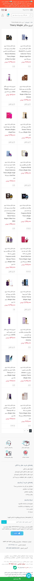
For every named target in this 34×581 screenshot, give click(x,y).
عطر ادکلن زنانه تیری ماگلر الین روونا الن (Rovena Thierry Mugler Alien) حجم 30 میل (25, 130)
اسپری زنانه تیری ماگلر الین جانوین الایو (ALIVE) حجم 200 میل (9, 332)
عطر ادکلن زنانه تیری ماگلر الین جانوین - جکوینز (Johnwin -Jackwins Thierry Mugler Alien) (25, 373)
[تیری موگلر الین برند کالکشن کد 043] (9, 396)
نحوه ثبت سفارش (28, 489)
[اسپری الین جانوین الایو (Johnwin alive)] (9, 320)
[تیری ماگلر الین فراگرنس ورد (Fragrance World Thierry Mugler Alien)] (25, 153)
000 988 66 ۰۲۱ (12, 545)
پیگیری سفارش (28, 492)
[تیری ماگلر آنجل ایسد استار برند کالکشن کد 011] (9, 153)
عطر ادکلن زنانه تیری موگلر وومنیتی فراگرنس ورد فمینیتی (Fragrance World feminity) (25, 335)
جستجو (16, 579)
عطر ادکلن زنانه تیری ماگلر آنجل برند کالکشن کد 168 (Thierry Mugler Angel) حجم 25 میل (9, 373)
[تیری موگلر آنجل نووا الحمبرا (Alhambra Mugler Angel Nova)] (9, 115)
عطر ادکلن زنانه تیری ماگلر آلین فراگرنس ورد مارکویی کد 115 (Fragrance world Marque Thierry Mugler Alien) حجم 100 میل (9, 256)
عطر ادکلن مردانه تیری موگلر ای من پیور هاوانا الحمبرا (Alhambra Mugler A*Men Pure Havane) (25, 92)
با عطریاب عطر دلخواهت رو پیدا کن (23, 477)
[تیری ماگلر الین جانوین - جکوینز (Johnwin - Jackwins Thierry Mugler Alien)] (25, 358)
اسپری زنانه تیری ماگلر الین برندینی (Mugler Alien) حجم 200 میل (9, 89)
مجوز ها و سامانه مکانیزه (26, 504)
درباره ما (30, 512)
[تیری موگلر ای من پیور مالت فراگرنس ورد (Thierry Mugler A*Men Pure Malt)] (9, 196)
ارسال (3, 522)
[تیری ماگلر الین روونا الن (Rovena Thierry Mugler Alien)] (9, 282)
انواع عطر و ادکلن (28, 469)
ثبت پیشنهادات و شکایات (25, 506)
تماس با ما (30, 509)
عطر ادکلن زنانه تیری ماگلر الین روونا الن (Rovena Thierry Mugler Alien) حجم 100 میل (10, 297)
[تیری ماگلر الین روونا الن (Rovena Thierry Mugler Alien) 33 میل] (25, 115)
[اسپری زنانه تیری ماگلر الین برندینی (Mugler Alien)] (9, 77)
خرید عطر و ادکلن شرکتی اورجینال (23, 474)
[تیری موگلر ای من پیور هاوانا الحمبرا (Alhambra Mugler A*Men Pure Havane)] (25, 77)
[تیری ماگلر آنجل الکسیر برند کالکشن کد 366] (25, 37)
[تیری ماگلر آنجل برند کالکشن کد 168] (9, 358)
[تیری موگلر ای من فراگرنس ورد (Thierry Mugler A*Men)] (25, 196)
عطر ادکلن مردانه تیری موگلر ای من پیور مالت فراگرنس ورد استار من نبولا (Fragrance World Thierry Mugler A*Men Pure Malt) (9, 213)
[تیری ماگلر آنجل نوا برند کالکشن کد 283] (25, 239)
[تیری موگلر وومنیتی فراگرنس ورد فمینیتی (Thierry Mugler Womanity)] (25, 320)
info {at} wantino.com (12, 548)
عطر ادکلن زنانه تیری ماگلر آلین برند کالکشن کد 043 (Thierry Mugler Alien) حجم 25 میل (9, 410)
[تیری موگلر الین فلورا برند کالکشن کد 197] (25, 396)
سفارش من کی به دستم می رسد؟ (23, 486)
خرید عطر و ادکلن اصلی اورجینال (24, 472)
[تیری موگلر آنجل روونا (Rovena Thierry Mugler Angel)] (25, 282)
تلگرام (15, 533)
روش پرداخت (29, 494)
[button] (7, 15)
